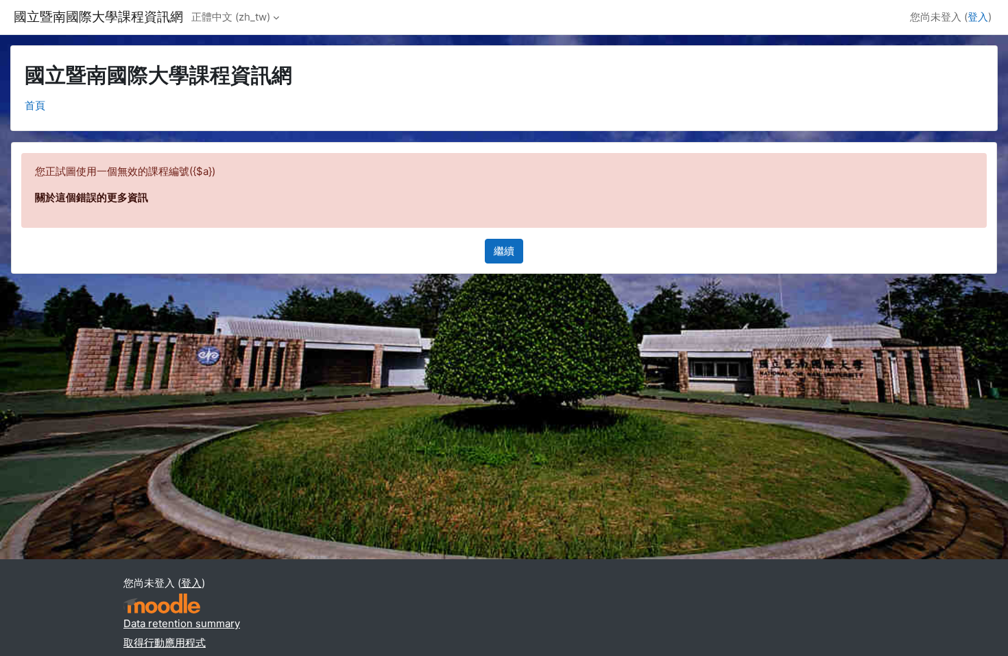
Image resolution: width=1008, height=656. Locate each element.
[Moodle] (161, 603)
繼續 (504, 250)
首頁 (35, 105)
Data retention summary (181, 623)
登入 (978, 16)
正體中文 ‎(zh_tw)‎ (230, 16)
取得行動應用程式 (164, 642)
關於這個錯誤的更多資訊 (91, 197)
